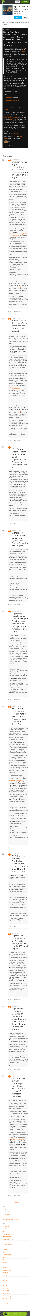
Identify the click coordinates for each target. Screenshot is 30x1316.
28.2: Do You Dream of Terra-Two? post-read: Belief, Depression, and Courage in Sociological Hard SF (19, 458)
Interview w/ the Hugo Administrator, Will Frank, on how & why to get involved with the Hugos (20, 169)
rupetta (4, 1283)
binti (3, 1231)
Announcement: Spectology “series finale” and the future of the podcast (20, 325)
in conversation (6, 1254)
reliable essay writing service (16, 780)
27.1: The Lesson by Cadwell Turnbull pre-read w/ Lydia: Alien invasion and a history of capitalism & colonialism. (20, 1087)
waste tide (5, 1301)
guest (4, 1252)
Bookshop (15, 133)
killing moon (5, 1260)
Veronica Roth (21, 48)
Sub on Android (6, 1214)
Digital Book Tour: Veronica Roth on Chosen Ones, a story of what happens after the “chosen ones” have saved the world (15, 38)
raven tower (5, 1278)
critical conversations (8, 1239)
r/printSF (12, 119)
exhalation (5, 1247)
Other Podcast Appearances (10, 1219)
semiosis (4, 1285)
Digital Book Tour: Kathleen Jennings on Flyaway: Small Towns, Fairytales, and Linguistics (20, 539)
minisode (4, 1267)
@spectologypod (8, 116)
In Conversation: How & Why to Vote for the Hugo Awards (18, 233)
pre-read (4, 1275)
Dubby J (15, 136)
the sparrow (5, 1290)
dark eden (5, 1242)
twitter (23, 108)
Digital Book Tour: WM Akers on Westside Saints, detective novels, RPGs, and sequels (20, 942)
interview (4, 1257)
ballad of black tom (7, 1229)
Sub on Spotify (6, 1212)
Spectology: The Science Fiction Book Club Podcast (21, 10)
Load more (16, 1202)
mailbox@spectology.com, (11, 117)
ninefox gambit (6, 1270)
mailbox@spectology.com (17, 411)
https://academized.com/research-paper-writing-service (18, 387)
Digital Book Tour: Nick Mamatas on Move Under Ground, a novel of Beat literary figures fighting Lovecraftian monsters (19, 1019)
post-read (5, 1272)
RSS (26, 17)
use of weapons (6, 1298)
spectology (5, 1288)
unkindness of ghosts (8, 1296)
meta (3, 1265)
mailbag (4, 1262)
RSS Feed (5, 1217)
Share (18, 17)
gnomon (4, 1249)
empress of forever (7, 1244)
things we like (6, 1293)
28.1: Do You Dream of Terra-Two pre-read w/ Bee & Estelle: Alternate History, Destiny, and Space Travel (20, 716)
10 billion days (6, 1226)
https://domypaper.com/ (17, 1139)
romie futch (5, 1280)
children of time (6, 1236)
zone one (5, 1303)
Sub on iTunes (6, 1209)
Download (12, 146)
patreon (6, 109)
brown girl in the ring (8, 1234)
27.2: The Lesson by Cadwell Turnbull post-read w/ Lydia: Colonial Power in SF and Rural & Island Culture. (20, 864)
